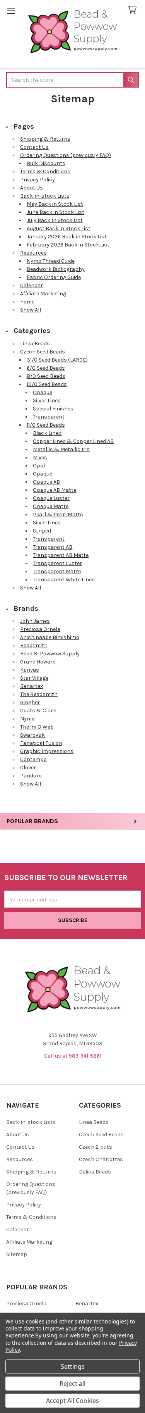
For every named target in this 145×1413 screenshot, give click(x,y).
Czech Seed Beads (42, 351)
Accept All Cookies (72, 1400)
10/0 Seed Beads (47, 384)
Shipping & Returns (45, 139)
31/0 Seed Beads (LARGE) (57, 360)
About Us (31, 187)
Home (27, 301)
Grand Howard (38, 661)
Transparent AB (52, 547)
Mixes (40, 457)
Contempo (33, 759)
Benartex (31, 686)
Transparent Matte (57, 571)
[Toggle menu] (10, 10)
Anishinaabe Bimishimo (49, 637)
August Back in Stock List (58, 228)
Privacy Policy (37, 179)
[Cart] (134, 10)
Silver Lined (47, 400)
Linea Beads (35, 343)
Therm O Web (37, 727)
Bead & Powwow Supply (50, 653)
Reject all (72, 1383)
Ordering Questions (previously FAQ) (65, 155)
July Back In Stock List (55, 220)
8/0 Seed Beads (46, 376)
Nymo (27, 718)
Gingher (30, 702)
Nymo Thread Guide (51, 261)
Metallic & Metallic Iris (61, 449)
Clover (28, 767)
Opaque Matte (50, 506)
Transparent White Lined (64, 579)
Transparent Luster (57, 563)
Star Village (34, 678)
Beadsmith (34, 645)
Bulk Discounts (46, 163)
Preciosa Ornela (40, 629)
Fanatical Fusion (41, 743)
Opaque (42, 392)
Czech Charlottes (101, 1159)
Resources (33, 253)
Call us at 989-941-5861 (72, 1056)
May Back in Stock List (55, 204)
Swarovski (33, 735)
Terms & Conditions (45, 171)
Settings (73, 1366)
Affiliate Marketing (43, 293)
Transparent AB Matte (61, 555)
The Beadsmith (39, 694)
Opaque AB (46, 482)
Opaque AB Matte (54, 490)
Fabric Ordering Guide (54, 277)
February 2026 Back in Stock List (68, 244)
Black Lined (47, 433)
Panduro (31, 775)
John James (35, 621)
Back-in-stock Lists (45, 196)
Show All (30, 310)
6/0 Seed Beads (46, 368)
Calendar (31, 285)
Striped (42, 530)
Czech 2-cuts (95, 1147)
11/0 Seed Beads (46, 425)
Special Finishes (53, 408)
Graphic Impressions (46, 751)
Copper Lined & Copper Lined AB (73, 441)
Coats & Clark (38, 710)
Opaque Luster (51, 498)
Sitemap (16, 1254)
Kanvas (29, 670)
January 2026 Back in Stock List (67, 236)
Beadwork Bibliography (56, 269)
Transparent (49, 417)
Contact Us (34, 147)
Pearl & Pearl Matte (58, 514)
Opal (39, 465)
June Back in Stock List (55, 212)
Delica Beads (95, 1171)
